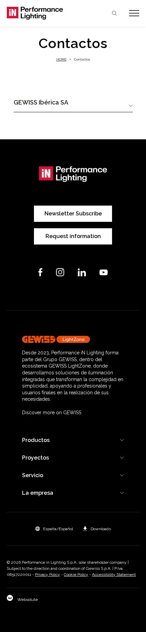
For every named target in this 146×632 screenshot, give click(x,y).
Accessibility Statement (114, 574)
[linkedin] (82, 272)
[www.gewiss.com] (73, 339)
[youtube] (103, 272)
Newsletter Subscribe (73, 213)
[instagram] (60, 272)
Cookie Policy (76, 574)
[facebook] (40, 272)
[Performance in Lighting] (40, 13)
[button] (54, 529)
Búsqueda (114, 13)
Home (61, 59)
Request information (73, 236)
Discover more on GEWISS (51, 412)
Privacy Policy (47, 574)
